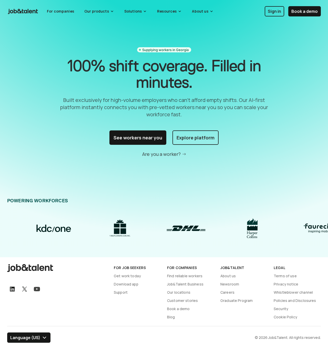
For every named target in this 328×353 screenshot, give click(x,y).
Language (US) (25, 337)
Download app (126, 284)
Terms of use (285, 275)
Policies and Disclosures (295, 300)
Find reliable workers (184, 275)
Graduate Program (236, 300)
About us (228, 275)
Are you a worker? (161, 154)
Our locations (178, 292)
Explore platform (195, 138)
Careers (227, 292)
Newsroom (229, 284)
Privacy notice (286, 284)
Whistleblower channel (293, 292)
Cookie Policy (285, 316)
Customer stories (182, 300)
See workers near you (138, 138)
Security (281, 308)
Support (121, 292)
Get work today (127, 275)
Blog (171, 316)
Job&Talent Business (185, 284)
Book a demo (304, 11)
